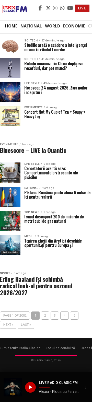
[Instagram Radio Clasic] (56, 8)
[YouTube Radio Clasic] (70, 8)
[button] (13, 387)
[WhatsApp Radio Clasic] (63, 8)
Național (31, 26)
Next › (8, 324)
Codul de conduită (60, 348)
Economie (74, 26)
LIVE (82, 8)
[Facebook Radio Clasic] (41, 8)
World (52, 26)
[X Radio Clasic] (48, 8)
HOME (11, 26)
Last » (26, 324)
